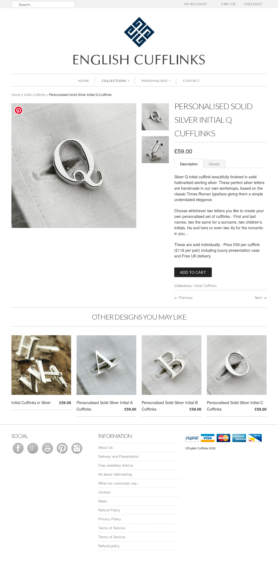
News (102, 501)
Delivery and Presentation (118, 456)
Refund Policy (109, 510)
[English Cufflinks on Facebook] (18, 453)
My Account (195, 4)
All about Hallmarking (115, 474)
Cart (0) (228, 4)
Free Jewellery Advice (115, 465)
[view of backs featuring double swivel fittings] (155, 150)
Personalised (155, 81)
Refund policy (109, 545)
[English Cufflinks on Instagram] (77, 453)
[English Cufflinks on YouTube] (48, 453)
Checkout (253, 4)
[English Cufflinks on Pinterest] (62, 453)
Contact (191, 81)
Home (83, 81)
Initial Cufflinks (34, 94)
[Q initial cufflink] (155, 117)
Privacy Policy (109, 518)
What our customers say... (119, 483)
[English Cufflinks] (139, 41)
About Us (105, 447)
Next (258, 297)
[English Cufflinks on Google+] (33, 453)
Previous (186, 297)
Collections (115, 81)
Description (189, 163)
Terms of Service (111, 527)
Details (214, 163)
